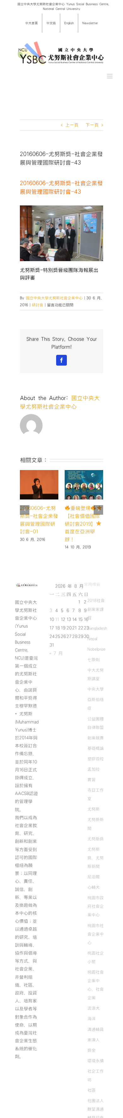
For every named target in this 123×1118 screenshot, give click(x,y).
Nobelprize (96, 649)
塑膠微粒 (95, 759)
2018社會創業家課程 (96, 609)
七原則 (93, 660)
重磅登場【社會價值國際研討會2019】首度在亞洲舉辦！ (82, 524)
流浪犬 (93, 1008)
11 (57, 619)
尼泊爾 (93, 877)
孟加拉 (93, 769)
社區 (91, 1090)
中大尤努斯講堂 (95, 674)
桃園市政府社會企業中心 (95, 906)
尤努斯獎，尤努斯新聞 (95, 857)
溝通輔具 (95, 1029)
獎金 (91, 1050)
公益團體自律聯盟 (95, 723)
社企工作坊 (95, 1075)
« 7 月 (56, 653)
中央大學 (95, 689)
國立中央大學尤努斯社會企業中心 (54, 298)
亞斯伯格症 (95, 704)
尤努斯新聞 (95, 824)
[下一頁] (98, 510)
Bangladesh (97, 628)
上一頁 (72, 125)
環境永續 (95, 1061)
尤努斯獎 (95, 839)
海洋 (91, 1019)
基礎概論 (95, 748)
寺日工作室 (95, 794)
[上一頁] (24, 510)
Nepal (92, 639)
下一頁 (92, 125)
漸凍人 (93, 1040)
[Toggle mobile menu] (110, 76)
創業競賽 (95, 738)
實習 (91, 780)
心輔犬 (93, 887)
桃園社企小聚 (95, 957)
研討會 (37, 305)
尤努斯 (93, 809)
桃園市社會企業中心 (95, 934)
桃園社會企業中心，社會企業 (95, 985)
